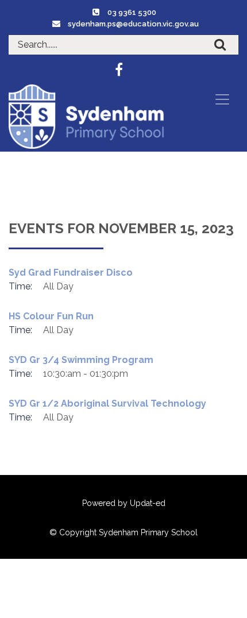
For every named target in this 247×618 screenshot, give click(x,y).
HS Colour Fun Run (51, 316)
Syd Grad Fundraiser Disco (71, 272)
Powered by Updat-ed (123, 503)
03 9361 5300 (131, 12)
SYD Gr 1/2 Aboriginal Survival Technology (107, 403)
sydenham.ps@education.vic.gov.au (133, 24)
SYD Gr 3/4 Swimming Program (81, 359)
